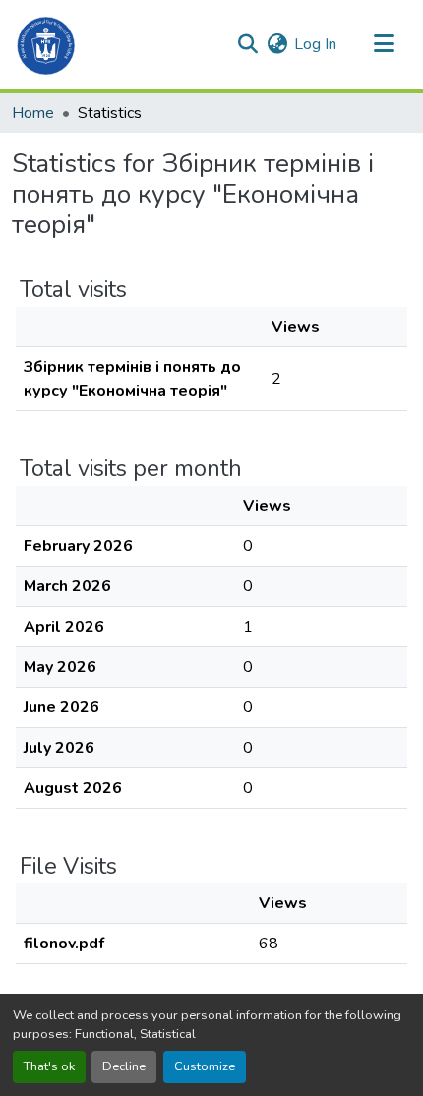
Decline (124, 1066)
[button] (47, 44)
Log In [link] (315, 44)
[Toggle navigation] (383, 44)
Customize (204, 1066)
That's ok (49, 1066)
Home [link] (33, 113)
